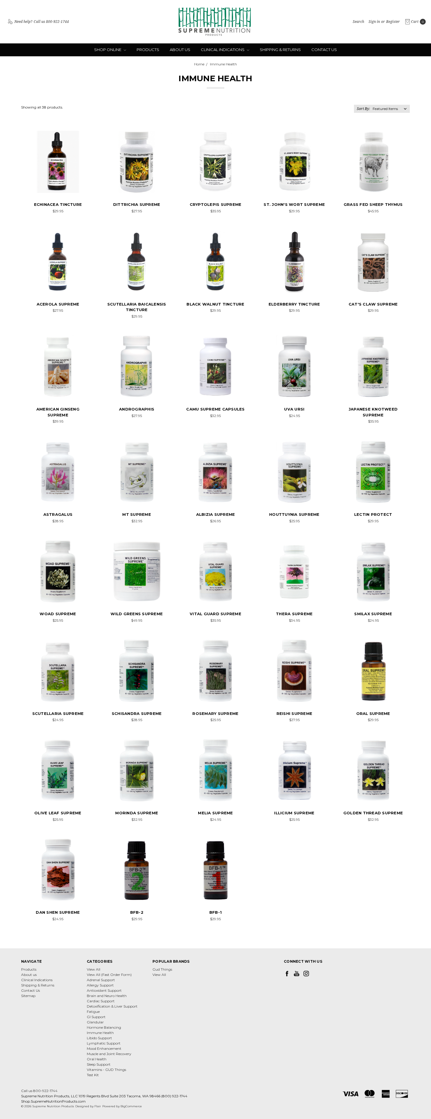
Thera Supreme (294, 613)
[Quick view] (80, 139)
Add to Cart (58, 186)
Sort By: (363, 108)
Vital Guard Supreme (215, 613)
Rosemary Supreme (215, 713)
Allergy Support (100, 985)
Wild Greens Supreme (137, 613)
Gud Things (162, 969)
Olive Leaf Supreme (58, 813)
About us (180, 49)
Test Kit (93, 1075)
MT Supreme (136, 514)
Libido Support (99, 1038)
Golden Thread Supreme (373, 813)
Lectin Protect (373, 514)
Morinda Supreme (136, 813)
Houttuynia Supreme (294, 514)
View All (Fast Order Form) (109, 974)
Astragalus (58, 514)
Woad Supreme (58, 613)
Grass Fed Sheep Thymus (373, 204)
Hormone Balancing (104, 1027)
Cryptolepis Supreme (216, 204)
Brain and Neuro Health (107, 995)
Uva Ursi (294, 409)
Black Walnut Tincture (215, 304)
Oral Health (96, 1059)
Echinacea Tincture (58, 204)
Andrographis (136, 409)
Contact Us (324, 49)
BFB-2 (136, 912)
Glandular (95, 1022)
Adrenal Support (101, 980)
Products (148, 49)
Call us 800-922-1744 (39, 1091)
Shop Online (108, 49)
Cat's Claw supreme (373, 304)
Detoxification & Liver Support (112, 1006)
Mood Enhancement (104, 1048)
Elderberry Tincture (294, 304)
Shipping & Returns (280, 49)
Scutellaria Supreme (58, 713)
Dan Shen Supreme (58, 912)
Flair (97, 1106)
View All (93, 969)
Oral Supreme (373, 713)
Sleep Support (99, 1064)
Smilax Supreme (373, 613)
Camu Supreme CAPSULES (215, 409)
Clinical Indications (223, 49)
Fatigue (93, 1011)
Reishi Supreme (294, 713)
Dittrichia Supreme (136, 204)
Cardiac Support (101, 1001)
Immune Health (100, 1032)
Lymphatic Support (104, 1043)
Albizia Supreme (215, 514)
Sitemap (28, 995)
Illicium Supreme (294, 813)
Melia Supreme (215, 813)
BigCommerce (131, 1106)
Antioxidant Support (104, 990)
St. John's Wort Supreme (294, 204)
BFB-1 (215, 912)
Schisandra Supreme (137, 713)
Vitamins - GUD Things (106, 1069)
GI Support (96, 1017)
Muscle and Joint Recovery (109, 1054)
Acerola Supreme (58, 304)
